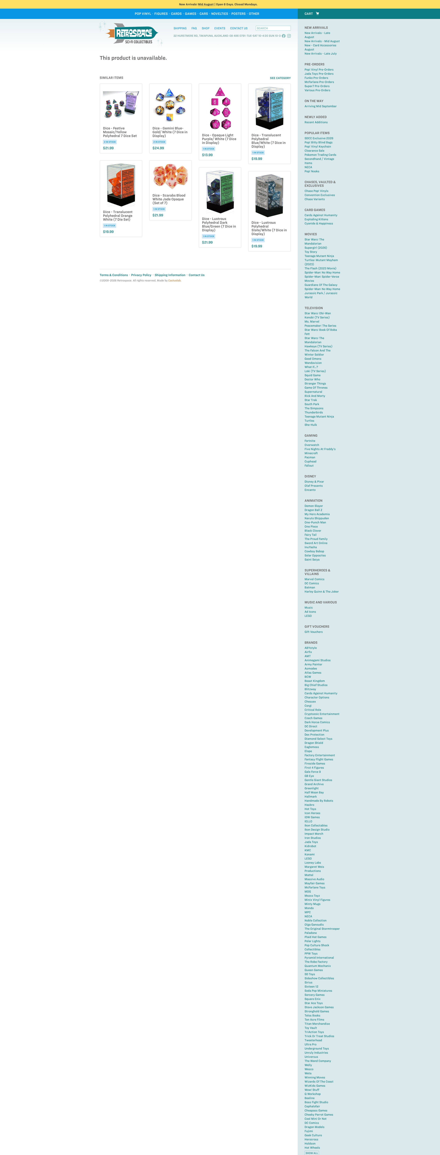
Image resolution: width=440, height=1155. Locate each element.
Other (254, 13)
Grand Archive (314, 784)
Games (190, 13)
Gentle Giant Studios (318, 780)
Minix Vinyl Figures (317, 899)
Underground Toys (317, 1048)
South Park (312, 404)
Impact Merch (314, 833)
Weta (308, 1073)
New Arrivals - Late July (321, 53)
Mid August (206, 4)
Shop (205, 28)
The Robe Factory (316, 961)
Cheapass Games (316, 1110)
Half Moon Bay (314, 792)
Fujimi (309, 1131)
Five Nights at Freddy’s (320, 449)
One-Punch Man (315, 522)
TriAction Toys (314, 1031)
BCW (308, 676)
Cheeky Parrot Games (319, 1114)
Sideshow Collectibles (319, 978)
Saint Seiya (312, 559)
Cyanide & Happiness (319, 223)
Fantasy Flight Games (319, 759)
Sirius (308, 982)
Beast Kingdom (315, 680)
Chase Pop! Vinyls (316, 190)
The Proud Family (316, 538)
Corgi (308, 705)
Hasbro (309, 804)
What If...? (311, 366)
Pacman (310, 457)
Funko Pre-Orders (316, 77)
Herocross (311, 1139)
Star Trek (311, 400)
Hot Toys (310, 808)
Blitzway (310, 689)
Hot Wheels (312, 1147)
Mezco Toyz (312, 895)
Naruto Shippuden (317, 518)
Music (309, 607)
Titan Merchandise (317, 1023)
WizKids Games (315, 1085)
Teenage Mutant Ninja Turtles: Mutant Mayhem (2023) (321, 260)
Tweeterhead (313, 1040)
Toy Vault (311, 1027)
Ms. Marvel (312, 321)
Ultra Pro (310, 1044)
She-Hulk (311, 424)
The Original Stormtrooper (322, 928)
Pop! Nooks (312, 171)
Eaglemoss (312, 746)
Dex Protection (314, 734)
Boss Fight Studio (316, 1102)
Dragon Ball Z (313, 509)
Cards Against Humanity (321, 215)
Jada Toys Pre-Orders (319, 73)
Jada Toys (311, 841)
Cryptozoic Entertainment (322, 713)
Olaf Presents (314, 485)
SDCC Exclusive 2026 (319, 138)
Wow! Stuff (312, 1089)
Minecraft (311, 453)
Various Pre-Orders (317, 90)
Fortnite (310, 440)
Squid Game (313, 375)
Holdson (310, 1143)
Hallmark (311, 796)
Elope (308, 751)
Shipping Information (170, 275)
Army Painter (313, 664)
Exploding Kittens (316, 219)
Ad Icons (310, 611)
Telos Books (312, 1015)
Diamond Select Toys (318, 738)
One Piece (311, 526)
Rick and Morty (315, 395)
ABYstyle (311, 647)
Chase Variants (315, 199)
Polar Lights (313, 941)
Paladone (311, 932)
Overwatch (312, 444)
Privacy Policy (141, 275)
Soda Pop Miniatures (318, 990)
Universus (311, 1056)
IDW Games (312, 817)
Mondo (309, 908)
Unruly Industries (316, 1052)
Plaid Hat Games (316, 936)
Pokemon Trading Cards (320, 154)
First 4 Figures (314, 767)
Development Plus (317, 730)
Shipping (180, 28)
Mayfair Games (315, 883)
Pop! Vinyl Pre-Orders (319, 69)
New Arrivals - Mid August (322, 41)
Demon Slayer (314, 505)
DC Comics (312, 583)
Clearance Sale (314, 150)
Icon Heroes (312, 813)
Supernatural (313, 391)
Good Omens (313, 358)
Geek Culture (313, 1135)
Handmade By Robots (319, 800)
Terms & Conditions (114, 275)
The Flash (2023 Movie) (320, 268)
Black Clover (313, 530)
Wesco (309, 1069)
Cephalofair (312, 1106)
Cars (204, 13)
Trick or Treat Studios (319, 1036)
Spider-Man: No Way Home (322, 272)
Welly (308, 1065)
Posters (238, 13)
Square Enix (313, 998)
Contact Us (239, 28)
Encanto (310, 489)
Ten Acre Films (314, 1019)
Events (219, 28)
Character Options (317, 697)
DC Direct (311, 726)
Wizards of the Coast (319, 1081)
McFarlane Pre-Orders (319, 81)
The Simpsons (314, 408)
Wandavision (313, 362)
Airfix (308, 651)
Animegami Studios (318, 660)
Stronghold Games (317, 1011)
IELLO (308, 821)
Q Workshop (313, 1093)
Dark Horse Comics (317, 722)
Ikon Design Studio (317, 829)
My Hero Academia (317, 514)
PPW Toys (311, 953)
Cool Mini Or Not (316, 1118)
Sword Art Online (316, 543)
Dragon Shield (314, 742)
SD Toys (310, 974)
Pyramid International (319, 957)
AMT (308, 656)
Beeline (310, 1098)
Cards (176, 13)
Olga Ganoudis (314, 924)
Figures (161, 13)
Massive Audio (314, 879)
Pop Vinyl (143, 13)
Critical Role (313, 709)
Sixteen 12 (311, 986)
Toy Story (311, 251)
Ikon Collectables (316, 825)
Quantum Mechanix (318, 965)
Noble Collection (316, 920)
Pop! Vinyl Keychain (318, 146)
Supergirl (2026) (316, 247)
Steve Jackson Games (319, 1007)
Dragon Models (314, 1126)
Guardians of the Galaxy (321, 284)
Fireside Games (315, 763)
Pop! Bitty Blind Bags (319, 142)
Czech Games (313, 718)
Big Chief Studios (316, 685)
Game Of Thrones (316, 387)
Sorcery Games (315, 994)
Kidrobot (310, 846)
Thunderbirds (314, 412)
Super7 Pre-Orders (317, 86)
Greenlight (312, 788)
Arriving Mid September (321, 106)
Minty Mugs (313, 903)
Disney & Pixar (314, 481)
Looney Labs (313, 862)
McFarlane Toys (315, 887)
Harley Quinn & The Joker (322, 591)
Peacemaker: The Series (320, 325)
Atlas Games (313, 672)
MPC (308, 912)
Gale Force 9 (313, 771)
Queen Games (314, 970)
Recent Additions (316, 122)
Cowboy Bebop (314, 551)
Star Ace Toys (314, 1003)
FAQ (194, 28)
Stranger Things (315, 383)
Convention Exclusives (320, 195)
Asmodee (311, 668)
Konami (310, 854)
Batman (310, 587)
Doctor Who (312, 379)
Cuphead (310, 461)
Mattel (309, 875)
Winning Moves (315, 1077)
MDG (308, 891)
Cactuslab (174, 280)
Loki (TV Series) (315, 371)
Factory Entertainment (320, 755)
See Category (280, 78)
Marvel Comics (314, 579)
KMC (308, 850)
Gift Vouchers (314, 631)
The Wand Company (318, 1060)
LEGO (308, 615)
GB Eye (309, 775)
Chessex (310, 701)
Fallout (309, 465)
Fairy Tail (311, 534)
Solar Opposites (315, 555)
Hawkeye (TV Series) (318, 346)
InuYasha (311, 547)
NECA (308, 167)
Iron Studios (313, 837)
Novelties (219, 13)
